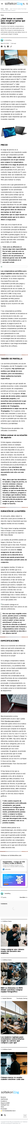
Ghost (4, 1123)
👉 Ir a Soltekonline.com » (8, 1110)
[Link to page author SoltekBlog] (2, 893)
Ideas (6, 9)
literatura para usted (12, 721)
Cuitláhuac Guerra (7, 921)
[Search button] (27, 4)
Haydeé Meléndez (7, 998)
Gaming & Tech (5, 1105)
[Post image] (14, 935)
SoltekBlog (8, 40)
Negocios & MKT (5, 1103)
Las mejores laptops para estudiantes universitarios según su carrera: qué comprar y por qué (12, 1040)
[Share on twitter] (5, 46)
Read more (23, 897)
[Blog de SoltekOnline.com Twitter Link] (4, 1115)
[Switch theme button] (24, 4)
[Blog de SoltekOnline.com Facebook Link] (2, 1115)
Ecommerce (4, 1101)
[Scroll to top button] (25, 1116)
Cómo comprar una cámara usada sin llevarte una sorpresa (12, 951)
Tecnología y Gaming (21, 998)
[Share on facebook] (2, 46)
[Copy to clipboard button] (11, 46)
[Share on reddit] (8, 46)
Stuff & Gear (4, 1099)
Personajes (4, 1108)
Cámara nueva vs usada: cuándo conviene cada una (12, 1078)
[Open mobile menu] (2, 3)
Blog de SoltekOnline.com (14, 1123)
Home (2, 9)
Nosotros (3, 1097)
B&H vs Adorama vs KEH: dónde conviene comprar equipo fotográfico (12, 990)
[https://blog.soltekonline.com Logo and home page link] (14, 3)
